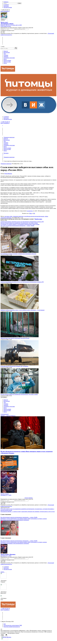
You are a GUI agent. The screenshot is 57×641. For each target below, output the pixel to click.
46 (1, 503)
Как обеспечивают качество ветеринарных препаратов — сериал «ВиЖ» (19, 517)
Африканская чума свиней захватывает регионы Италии (15, 338)
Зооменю (6, 56)
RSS (5, 624)
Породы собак (7, 61)
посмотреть (30, 210)
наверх (3, 571)
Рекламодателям (8, 7)
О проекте (6, 4)
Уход (5, 53)
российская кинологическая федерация (34, 216)
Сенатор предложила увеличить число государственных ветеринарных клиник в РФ (22, 221)
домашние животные (18, 216)
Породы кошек (7, 60)
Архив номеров (29, 497)
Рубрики (6, 1)
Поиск (5, 150)
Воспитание (7, 52)
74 (4, 561)
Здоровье (6, 55)
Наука (5, 59)
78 (4, 503)
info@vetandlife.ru (5, 11)
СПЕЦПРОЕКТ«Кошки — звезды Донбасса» (8, 415)
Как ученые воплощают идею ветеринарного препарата (15, 520)
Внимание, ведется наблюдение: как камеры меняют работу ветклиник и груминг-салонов (24, 518)
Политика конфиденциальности (12, 626)
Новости (6, 51)
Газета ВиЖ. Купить (6, 26)
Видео (5, 63)
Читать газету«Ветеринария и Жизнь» (7, 23)
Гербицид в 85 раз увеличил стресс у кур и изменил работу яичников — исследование (22, 310)
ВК (34, 213)
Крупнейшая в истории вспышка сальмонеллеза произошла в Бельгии (18, 253)
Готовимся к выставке (9, 57)
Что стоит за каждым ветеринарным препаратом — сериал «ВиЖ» (17, 225)
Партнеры (6, 6)
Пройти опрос (38, 219)
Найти (19, 3)
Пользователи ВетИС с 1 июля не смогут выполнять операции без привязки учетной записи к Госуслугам (28, 511)
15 (1, 561)
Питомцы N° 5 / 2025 (6, 495)
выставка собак (8, 216)
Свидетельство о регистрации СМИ (13, 625)
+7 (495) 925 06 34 (5, 121)
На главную (3, 397)
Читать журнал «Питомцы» (8, 554)
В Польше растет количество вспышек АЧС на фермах (14, 366)
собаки (46, 216)
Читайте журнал (5, 493)
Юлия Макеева (8, 173)
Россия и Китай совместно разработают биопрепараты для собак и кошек (19, 223)
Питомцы (6, 153)
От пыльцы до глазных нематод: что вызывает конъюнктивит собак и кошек (20, 224)
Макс (30, 213)
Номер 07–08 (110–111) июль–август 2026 (11, 25)
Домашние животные (9, 137)
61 (3, 32)
